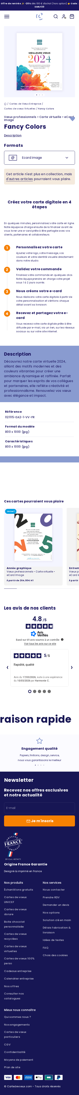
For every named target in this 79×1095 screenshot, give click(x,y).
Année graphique (19, 568)
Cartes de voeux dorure (15, 911)
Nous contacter (54, 890)
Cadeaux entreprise (18, 971)
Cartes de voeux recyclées (15, 936)
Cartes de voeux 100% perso (19, 961)
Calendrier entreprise (19, 979)
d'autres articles (19, 179)
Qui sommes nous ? (17, 1017)
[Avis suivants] (72, 668)
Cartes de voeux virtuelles (15, 948)
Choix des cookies (55, 955)
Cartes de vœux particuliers (15, 1034)
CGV (7, 1044)
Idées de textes (53, 940)
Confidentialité (15, 1052)
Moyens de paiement (18, 1060)
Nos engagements (17, 1025)
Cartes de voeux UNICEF (15, 899)
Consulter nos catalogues (14, 996)
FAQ (45, 948)
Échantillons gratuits (18, 890)
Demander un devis (56, 905)
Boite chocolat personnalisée (14, 924)
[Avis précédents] (7, 668)
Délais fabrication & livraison (57, 930)
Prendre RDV (51, 897)
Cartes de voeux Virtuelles (19, 108)
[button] (39, 6)
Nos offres (11, 986)
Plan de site (12, 1067)
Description (13, 135)
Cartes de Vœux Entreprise (25, 103)
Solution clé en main (57, 920)
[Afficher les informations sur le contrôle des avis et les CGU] (62, 639)
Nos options (51, 913)
